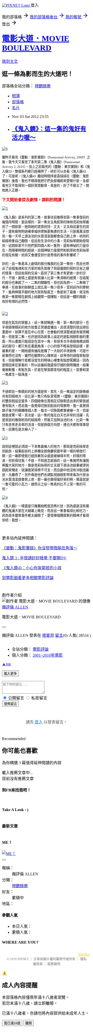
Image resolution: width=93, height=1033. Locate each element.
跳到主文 (10, 61)
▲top (6, 664)
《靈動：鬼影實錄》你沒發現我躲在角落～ (39, 548)
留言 (59, 635)
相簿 (16, 96)
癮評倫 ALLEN (15, 607)
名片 (16, 108)
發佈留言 (10, 704)
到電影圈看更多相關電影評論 (28, 578)
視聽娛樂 (43, 86)
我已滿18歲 (12, 1023)
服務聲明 (53, 964)
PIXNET (23, 959)
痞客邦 (48, 635)
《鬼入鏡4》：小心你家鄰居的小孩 (32, 568)
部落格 (18, 102)
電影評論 (41, 649)
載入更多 (10, 674)
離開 (28, 1023)
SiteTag (84, 954)
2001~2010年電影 (48, 655)
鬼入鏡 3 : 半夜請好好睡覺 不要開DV (34, 558)
